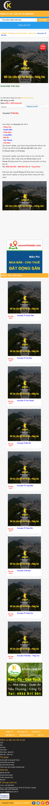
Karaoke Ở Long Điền (25, 486)
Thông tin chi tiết (32, 107)
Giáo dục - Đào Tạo (6, 754)
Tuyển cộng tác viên (6, 777)
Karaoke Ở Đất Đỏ (24, 443)
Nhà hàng (9, 735)
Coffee (8, 732)
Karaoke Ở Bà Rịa (24, 571)
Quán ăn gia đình (25, 735)
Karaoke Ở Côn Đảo (24, 358)
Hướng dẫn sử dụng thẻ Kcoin (10, 760)
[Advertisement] (24, 225)
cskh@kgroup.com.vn (11, 792)
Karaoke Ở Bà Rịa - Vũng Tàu (28, 656)
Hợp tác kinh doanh (6, 775)
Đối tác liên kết (5, 773)
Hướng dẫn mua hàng (7, 762)
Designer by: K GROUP (21, 803)
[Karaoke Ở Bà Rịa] (24, 62)
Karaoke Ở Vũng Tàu (25, 613)
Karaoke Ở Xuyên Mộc (25, 315)
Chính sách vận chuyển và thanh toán (12, 767)
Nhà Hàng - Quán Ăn (7, 752)
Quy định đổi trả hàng (7, 765)
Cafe (1, 743)
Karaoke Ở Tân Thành (25, 400)
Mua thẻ (2, 780)
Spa (39, 735)
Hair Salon (20, 732)
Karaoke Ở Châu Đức (25, 528)
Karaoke (35, 732)
